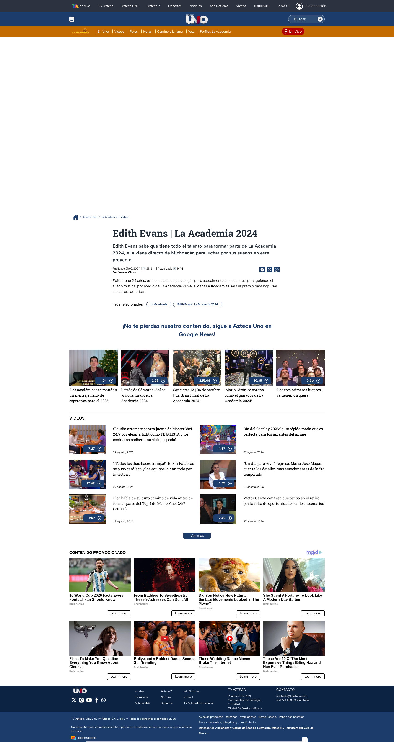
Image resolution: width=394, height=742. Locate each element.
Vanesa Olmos (127, 272)
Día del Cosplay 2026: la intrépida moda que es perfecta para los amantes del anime (283, 431)
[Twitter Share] (269, 269)
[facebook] (96, 701)
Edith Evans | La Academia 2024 (197, 304)
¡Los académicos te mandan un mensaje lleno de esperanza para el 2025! (93, 395)
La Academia (159, 304)
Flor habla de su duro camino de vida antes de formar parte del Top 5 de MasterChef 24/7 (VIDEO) (153, 503)
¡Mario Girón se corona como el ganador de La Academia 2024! (244, 395)
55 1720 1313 (284, 700)
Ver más (197, 535)
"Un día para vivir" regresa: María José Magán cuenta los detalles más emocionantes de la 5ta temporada (284, 469)
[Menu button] (87, 19)
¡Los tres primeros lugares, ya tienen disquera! (298, 392)
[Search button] (320, 19)
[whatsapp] (103, 701)
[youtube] (89, 701)
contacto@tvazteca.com (291, 696)
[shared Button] (277, 269)
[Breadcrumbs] (77, 217)
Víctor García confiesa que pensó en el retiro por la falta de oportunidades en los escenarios (284, 501)
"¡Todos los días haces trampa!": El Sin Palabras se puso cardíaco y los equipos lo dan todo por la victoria (153, 469)
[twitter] (74, 701)
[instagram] (81, 701)
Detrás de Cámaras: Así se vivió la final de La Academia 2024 (143, 395)
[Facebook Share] (262, 269)
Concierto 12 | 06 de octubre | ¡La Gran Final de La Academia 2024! (196, 395)
